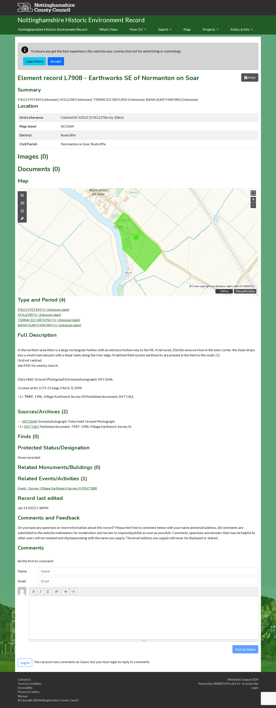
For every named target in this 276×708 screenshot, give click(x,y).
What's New (108, 29)
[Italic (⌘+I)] (40, 591)
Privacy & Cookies (28, 692)
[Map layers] (22, 195)
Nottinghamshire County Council (58, 700)
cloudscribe (251, 683)
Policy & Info (240, 29)
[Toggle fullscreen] (253, 193)
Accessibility (25, 687)
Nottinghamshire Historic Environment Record (52, 29)
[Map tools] (22, 218)
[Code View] (73, 591)
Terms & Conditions (30, 683)
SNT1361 (31, 426)
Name (22, 571)
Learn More (34, 61)
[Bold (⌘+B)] (33, 591)
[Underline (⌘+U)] (47, 591)
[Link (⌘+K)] (56, 591)
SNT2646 (29, 421)
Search (163, 29)
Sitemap (22, 696)
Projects (209, 29)
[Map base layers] (22, 203)
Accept (55, 61)
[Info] (22, 211)
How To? (137, 29)
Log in (254, 687)
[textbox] (143, 617)
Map (187, 29)
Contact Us (24, 679)
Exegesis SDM (250, 679)
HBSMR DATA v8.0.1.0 (227, 683)
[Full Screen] (65, 591)
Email (22, 581)
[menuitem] (108, 30)
